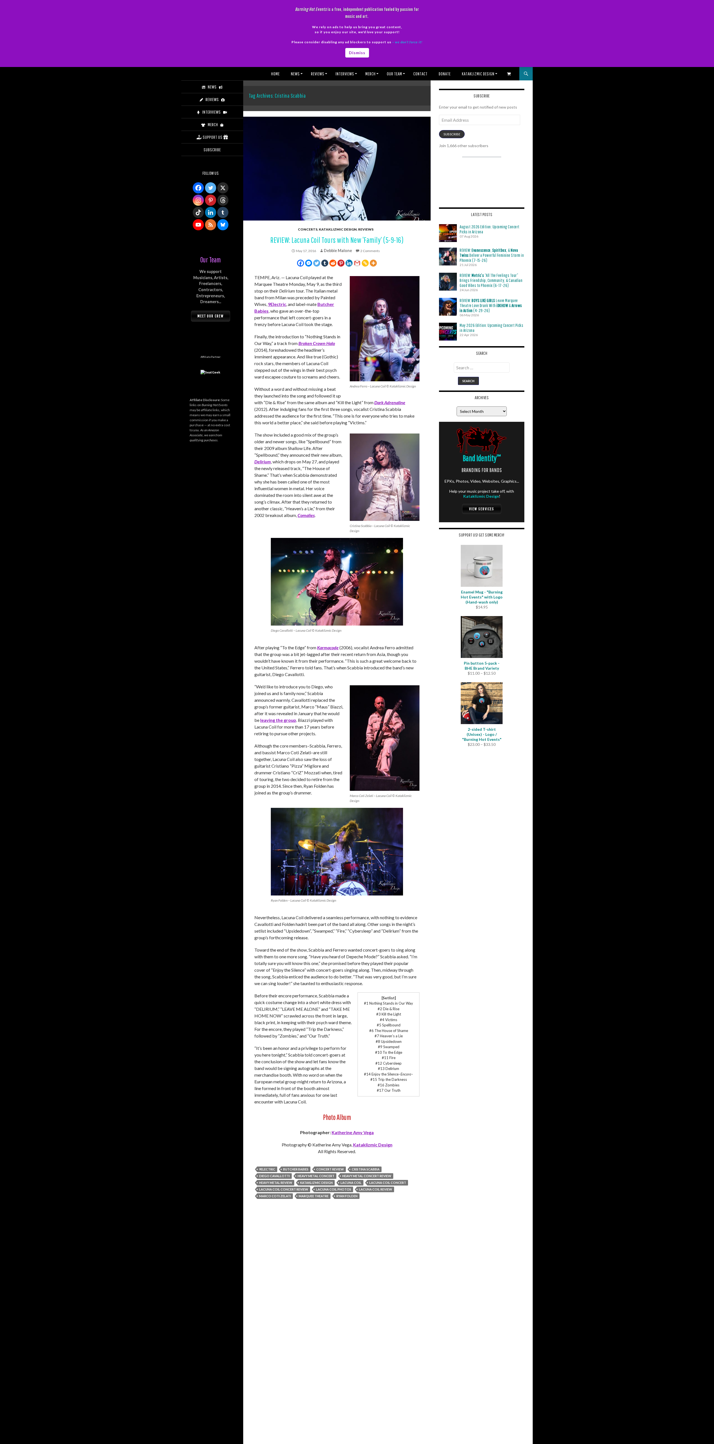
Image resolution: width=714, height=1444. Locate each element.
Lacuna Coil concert (387, 1182)
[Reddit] (332, 263)
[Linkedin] (349, 263)
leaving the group (278, 720)
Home (275, 73)
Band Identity (482, 458)
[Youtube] (198, 224)
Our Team (394, 73)
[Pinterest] (340, 263)
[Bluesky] (222, 224)
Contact (420, 73)
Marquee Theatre (314, 1196)
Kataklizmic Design (478, 73)
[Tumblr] (324, 263)
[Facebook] (300, 263)
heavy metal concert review (366, 1176)
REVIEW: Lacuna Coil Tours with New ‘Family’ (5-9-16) (337, 240)
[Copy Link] (365, 263)
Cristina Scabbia (366, 1169)
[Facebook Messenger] (308, 263)
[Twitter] (316, 263)
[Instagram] (198, 200)
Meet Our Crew (210, 316)
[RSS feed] (210, 224)
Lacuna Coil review (375, 1189)
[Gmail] (357, 263)
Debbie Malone (338, 250)
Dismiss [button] (357, 52)
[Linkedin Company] (210, 212)
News (295, 73)
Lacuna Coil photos (333, 1189)
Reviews (317, 73)
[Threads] (222, 200)
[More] (373, 263)
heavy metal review (275, 1182)
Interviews (345, 73)
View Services (481, 509)
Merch (370, 73)
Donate (445, 73)
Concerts (307, 229)
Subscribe (451, 134)
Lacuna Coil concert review (283, 1189)
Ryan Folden (347, 1196)
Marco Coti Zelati (275, 1196)
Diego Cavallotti (274, 1176)
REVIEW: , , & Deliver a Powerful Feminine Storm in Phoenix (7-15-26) (492, 255)
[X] (222, 187)
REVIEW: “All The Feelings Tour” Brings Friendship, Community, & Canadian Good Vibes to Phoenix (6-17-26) (491, 280)
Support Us (212, 137)
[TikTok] (198, 212)
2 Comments (370, 251)
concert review (330, 1169)
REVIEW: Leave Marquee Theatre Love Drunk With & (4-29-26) (491, 305)
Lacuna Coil (351, 1182)
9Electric (277, 304)
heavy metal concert (316, 1176)
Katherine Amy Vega (353, 1132)
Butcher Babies (295, 1169)
